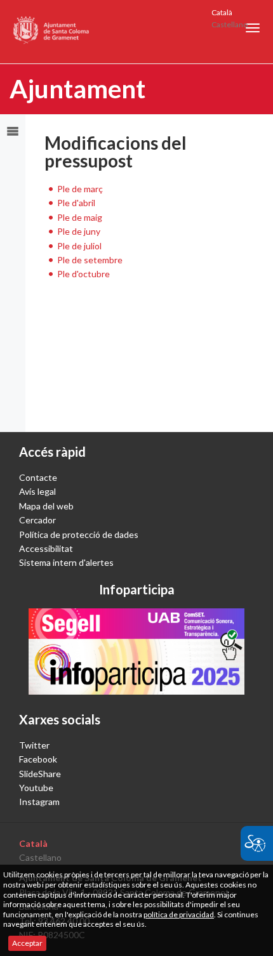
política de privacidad (178, 914)
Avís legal (37, 491)
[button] (252, 27)
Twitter (34, 745)
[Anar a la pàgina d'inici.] (51, 31)
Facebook (38, 759)
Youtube (36, 787)
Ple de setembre (90, 259)
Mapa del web (46, 506)
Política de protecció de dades (78, 534)
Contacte (38, 477)
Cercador (37, 519)
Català (221, 12)
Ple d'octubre (83, 273)
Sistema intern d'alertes (66, 562)
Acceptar (27, 943)
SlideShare (40, 773)
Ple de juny (78, 231)
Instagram (39, 801)
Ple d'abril (76, 202)
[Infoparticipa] (136, 651)
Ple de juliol (79, 245)
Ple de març (80, 188)
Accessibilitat (46, 548)
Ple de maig (79, 217)
